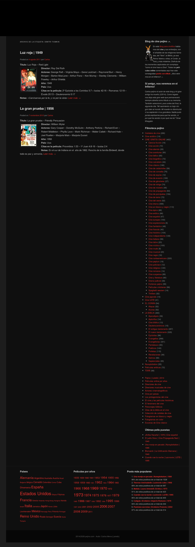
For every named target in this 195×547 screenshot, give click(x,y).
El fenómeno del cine (154, 403)
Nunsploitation (151, 364)
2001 (84, 506)
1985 (75, 501)
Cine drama (154, 203)
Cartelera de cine (152, 133)
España (37, 486)
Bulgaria (23, 482)
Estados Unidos (35, 493)
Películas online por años (156, 381)
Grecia (35, 500)
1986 (81, 501)
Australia (48, 477)
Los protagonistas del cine (156, 397)
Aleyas (152, 306)
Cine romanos (155, 271)
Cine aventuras (155, 152)
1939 (82, 477)
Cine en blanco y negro (159, 206)
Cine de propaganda (157, 190)
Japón (44, 506)
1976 (103, 495)
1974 (87, 494)
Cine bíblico (154, 322)
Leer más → (74, 97)
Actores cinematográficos (156, 390)
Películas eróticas (153, 367)
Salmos (152, 357)
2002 (89, 506)
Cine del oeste (155, 200)
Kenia (50, 506)
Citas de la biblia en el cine (157, 409)
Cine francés (154, 229)
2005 (96, 506)
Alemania (27, 477)
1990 (93, 501)
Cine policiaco (155, 264)
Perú (50, 511)
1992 (98, 501)
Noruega (44, 511)
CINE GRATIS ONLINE (155, 139)
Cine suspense (155, 274)
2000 (80, 507)
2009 (84, 511)
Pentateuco (154, 344)
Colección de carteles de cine (158, 413)
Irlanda (63, 500)
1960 (88, 482)
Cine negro (153, 255)
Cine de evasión (156, 178)
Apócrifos (153, 319)
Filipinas (61, 494)
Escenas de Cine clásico (156, 422)
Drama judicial (155, 280)
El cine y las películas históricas (159, 400)
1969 (94, 487)
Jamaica (36, 506)
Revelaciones (154, 354)
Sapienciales (154, 361)
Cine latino (153, 242)
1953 (97, 477)
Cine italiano (154, 238)
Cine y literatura (155, 277)
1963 (104, 483)
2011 (90, 511)
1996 (116, 501)
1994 (103, 501)
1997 (75, 507)
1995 (109, 500)
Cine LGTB (149, 299)
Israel (22, 506)
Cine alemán (154, 149)
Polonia (55, 511)
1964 (110, 482)
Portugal (62, 511)
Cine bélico (153, 155)
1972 (110, 488)
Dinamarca (25, 487)
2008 (77, 511)
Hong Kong (49, 500)
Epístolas (153, 335)
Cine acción (154, 145)
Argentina (39, 477)
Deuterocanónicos (156, 325)
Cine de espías (155, 174)
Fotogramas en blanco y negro (158, 416)
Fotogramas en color (154, 419)
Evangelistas (154, 341)
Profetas (152, 351)
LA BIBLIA (149, 312)
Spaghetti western (156, 290)
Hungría (57, 500)
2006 (103, 506)
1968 (85, 487)
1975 (95, 495)
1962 (98, 482)
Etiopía (54, 494)
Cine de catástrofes (157, 168)
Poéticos (152, 348)
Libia (55, 506)
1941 (91, 477)
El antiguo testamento (158, 328)
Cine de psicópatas (157, 194)
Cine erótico (154, 213)
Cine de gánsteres (157, 181)
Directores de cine (153, 384)
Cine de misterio (156, 187)
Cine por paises (152, 393)
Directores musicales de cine (158, 387)
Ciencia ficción (155, 142)
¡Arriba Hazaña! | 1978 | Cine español (161, 434)
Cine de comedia (156, 171)
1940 (87, 477)
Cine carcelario (155, 161)
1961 (92, 483)
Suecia (57, 516)
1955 (111, 477)
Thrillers (152, 293)
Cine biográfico (155, 158)
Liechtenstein (25, 511)
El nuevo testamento (158, 332)
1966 (77, 488)
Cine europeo (154, 219)
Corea (53, 482)
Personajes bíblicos (153, 406)
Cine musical (154, 251)
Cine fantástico (155, 226)
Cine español (154, 216)
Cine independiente (157, 235)
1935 (76, 477)
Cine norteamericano (158, 258)
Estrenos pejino (155, 283)
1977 (109, 495)
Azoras (152, 309)
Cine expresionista (157, 222)
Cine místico (154, 245)
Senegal (49, 516)
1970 (103, 487)
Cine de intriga (155, 184)
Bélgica (30, 482)
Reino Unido (29, 516)
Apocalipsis (154, 316)
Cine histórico (155, 232)
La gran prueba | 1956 (37, 108)
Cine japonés (150, 296)
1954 (103, 477)
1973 (78, 494)
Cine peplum (154, 261)
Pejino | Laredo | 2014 (154, 377)
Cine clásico (154, 165)
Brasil (62, 478)
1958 (76, 482)
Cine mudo (153, 248)
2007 (111, 506)
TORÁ (147, 370)
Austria (56, 477)
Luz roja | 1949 (31, 52)
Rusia (42, 516)
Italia (28, 505)
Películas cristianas (157, 287)
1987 (88, 501)
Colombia (47, 482)
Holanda (42, 500)
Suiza (64, 517)
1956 (116, 477)
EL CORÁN (150, 303)
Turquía (23, 521)
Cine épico (153, 210)
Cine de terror (154, 197)
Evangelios (153, 338)
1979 (115, 495)
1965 (116, 482)
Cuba (59, 482)
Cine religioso (154, 267)
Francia (26, 499)
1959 (82, 482)
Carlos (47, 59)
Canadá (37, 481)
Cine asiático (150, 136)
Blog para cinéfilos (167, 46)
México (36, 511)
